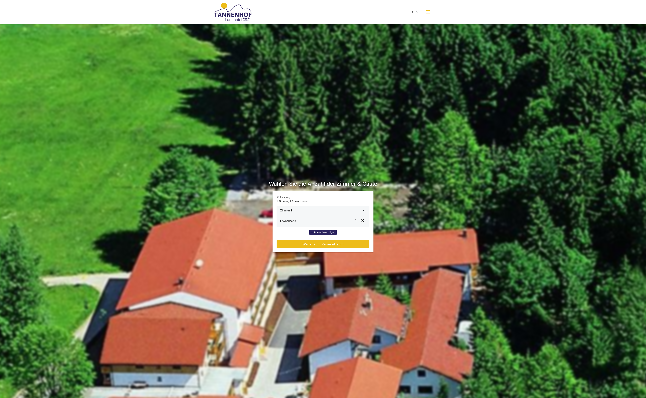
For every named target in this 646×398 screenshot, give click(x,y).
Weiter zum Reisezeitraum (323, 244)
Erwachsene (288, 221)
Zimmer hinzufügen (324, 232)
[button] (428, 12)
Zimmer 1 (286, 210)
